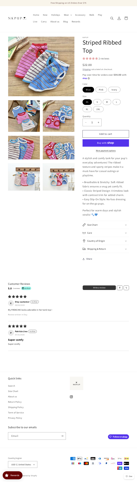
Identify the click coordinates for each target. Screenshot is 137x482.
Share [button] (89, 258)
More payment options (106, 150)
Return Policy (15, 401)
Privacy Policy (15, 417)
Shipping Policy (16, 407)
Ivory (114, 89)
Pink (101, 89)
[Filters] (120, 287)
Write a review (99, 287)
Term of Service (16, 412)
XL (87, 109)
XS (87, 101)
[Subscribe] (62, 436)
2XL (98, 109)
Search (11, 385)
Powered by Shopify (29, 476)
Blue (88, 89)
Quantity (86, 116)
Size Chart (13, 391)
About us (12, 396)
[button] (67, 15)
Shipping (87, 69)
